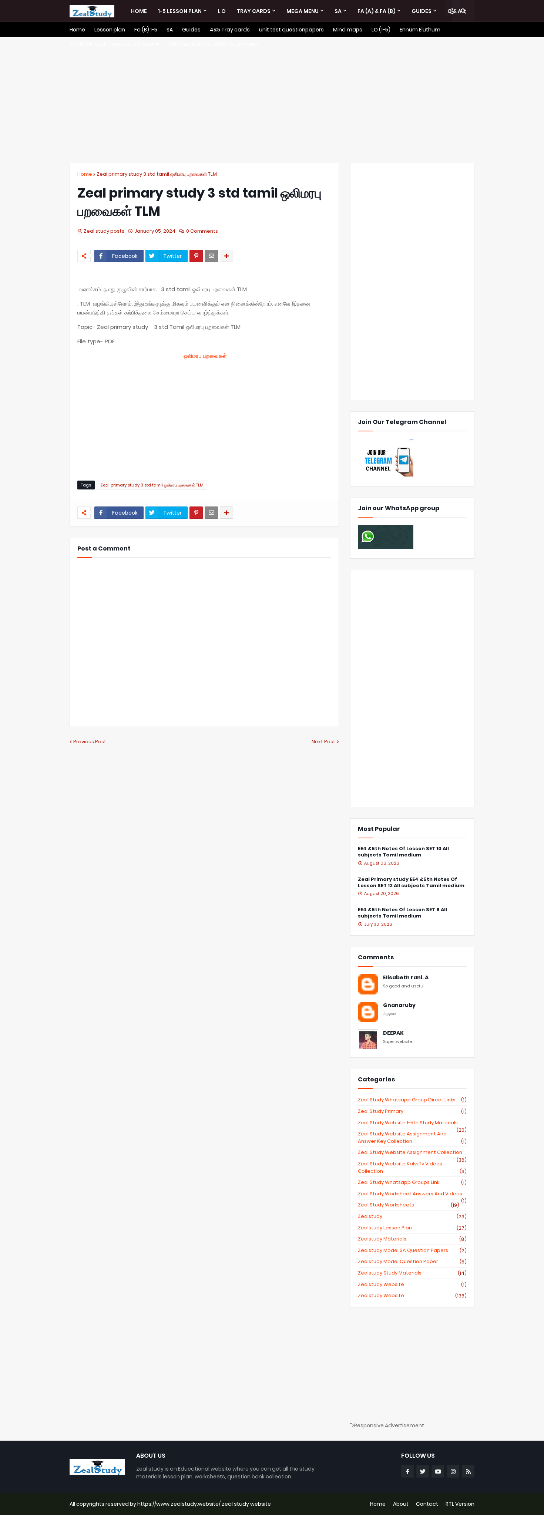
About (401, 1504)
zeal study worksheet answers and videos (412, 1194)
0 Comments (202, 231)
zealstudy (412, 1216)
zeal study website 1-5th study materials (412, 1123)
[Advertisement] (272, 100)
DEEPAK (393, 1033)
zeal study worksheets (408, 1205)
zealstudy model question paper (412, 1261)
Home (84, 174)
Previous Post (89, 741)
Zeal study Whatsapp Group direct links (412, 1100)
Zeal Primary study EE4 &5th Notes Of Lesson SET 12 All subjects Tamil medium (411, 882)
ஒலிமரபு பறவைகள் (205, 356)
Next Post (323, 741)
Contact (427, 1504)
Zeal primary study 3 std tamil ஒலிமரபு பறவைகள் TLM (157, 174)
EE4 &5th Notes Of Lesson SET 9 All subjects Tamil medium (402, 913)
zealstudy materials (412, 1239)
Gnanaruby (399, 1005)
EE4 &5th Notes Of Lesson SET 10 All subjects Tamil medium (403, 852)
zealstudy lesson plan (412, 1228)
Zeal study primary (412, 1111)
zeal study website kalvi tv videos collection (412, 1167)
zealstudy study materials (412, 1273)
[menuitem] (138, 11)
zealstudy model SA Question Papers (412, 1250)
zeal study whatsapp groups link (412, 1182)
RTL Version (460, 1504)
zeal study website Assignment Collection (412, 1152)
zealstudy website (412, 1284)
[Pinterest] (196, 256)
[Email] (211, 256)
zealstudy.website (412, 1295)
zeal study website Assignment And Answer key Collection (412, 1137)
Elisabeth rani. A (406, 977)
